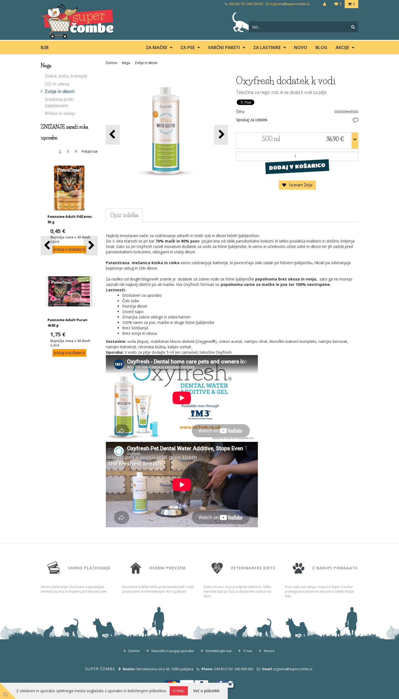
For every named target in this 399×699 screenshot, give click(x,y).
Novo (300, 47)
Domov (111, 62)
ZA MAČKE (156, 47)
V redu (178, 690)
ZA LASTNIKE (267, 47)
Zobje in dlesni (59, 91)
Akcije (342, 47)
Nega (126, 62)
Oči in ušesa (57, 84)
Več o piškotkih (206, 690)
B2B (45, 47)
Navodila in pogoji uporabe (172, 651)
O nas (247, 651)
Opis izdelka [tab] (124, 215)
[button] (91, 245)
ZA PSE (187, 47)
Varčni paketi (224, 47)
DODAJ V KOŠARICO (297, 166)
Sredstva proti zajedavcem (59, 102)
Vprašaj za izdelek (251, 119)
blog (321, 47)
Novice (269, 651)
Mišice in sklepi (60, 113)
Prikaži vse (90, 151)
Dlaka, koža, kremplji (66, 76)
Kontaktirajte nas (219, 651)
